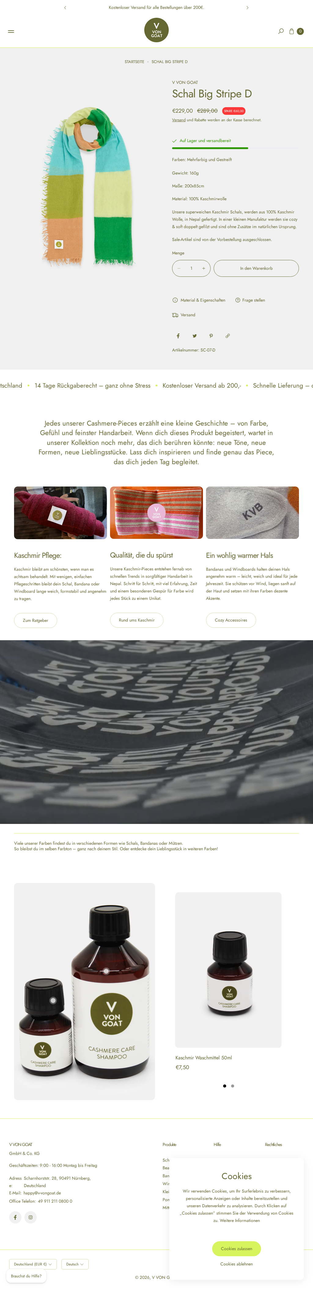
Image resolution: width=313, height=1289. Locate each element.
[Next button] (247, 7)
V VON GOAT (165, 1277)
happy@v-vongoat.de (41, 1193)
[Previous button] (65, 7)
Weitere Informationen (240, 1220)
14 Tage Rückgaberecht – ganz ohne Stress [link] (92, 385)
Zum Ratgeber (35, 620)
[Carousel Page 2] (233, 1086)
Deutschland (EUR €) (30, 1264)
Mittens (169, 1207)
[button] (281, 31)
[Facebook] (15, 1217)
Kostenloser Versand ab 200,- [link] (202, 385)
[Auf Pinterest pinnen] (211, 336)
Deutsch (72, 1264)
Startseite (134, 62)
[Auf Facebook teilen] (178, 336)
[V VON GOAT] (156, 30)
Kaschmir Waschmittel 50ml (203, 1057)
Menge (178, 253)
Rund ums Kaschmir (137, 620)
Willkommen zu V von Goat (156, 7)
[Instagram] (30, 1217)
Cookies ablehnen (236, 1264)
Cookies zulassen (236, 1249)
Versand (179, 120)
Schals (168, 1160)
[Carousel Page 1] (225, 1086)
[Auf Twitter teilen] (195, 336)
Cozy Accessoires (231, 620)
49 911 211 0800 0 (55, 1201)
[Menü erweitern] (11, 31)
